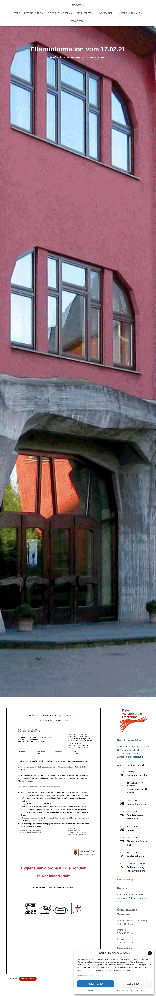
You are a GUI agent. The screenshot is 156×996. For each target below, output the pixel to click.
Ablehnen (133, 983)
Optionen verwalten (85, 976)
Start (17, 13)
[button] (149, 953)
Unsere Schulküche (130, 13)
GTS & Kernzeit (84, 13)
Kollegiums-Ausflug (137, 775)
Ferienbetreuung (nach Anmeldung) (136, 869)
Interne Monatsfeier (137, 803)
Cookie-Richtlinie (93, 990)
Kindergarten (105, 13)
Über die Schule (32, 13)
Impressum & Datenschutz (132, 990)
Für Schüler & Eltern (59, 13)
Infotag (130, 829)
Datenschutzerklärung (111, 990)
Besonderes (77, 21)
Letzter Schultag (135, 855)
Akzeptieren (95, 983)
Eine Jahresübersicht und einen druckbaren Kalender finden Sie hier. (132, 897)
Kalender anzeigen (126, 879)
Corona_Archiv (27, 979)
